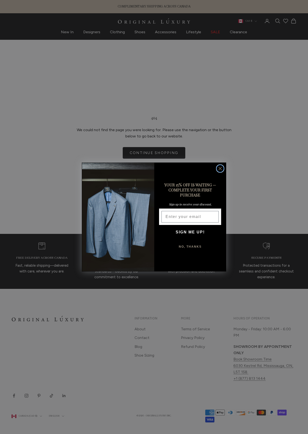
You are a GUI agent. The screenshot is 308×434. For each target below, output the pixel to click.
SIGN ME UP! (190, 232)
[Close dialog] (220, 168)
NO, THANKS (190, 246)
